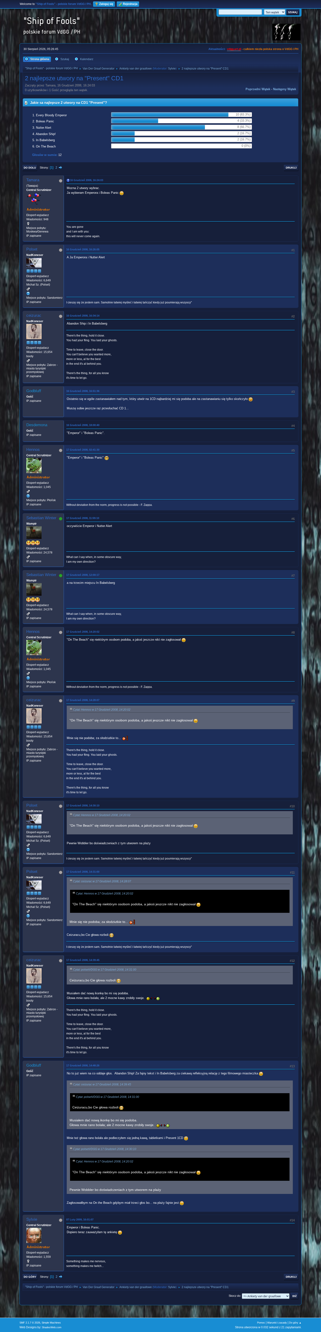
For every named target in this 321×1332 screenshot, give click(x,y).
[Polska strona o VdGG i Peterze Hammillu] (28, 495)
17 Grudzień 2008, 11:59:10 (82, 518)
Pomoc (261, 1322)
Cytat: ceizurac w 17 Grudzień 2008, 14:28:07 (102, 881)
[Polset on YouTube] (28, 293)
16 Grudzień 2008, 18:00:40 (82, 425)
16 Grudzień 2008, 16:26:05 (82, 249)
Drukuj (291, 167)
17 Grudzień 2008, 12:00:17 (82, 574)
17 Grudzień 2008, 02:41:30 (82, 449)
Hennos (33, 449)
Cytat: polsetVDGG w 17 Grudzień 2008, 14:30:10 (104, 1149)
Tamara (32, 180)
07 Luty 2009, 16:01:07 (80, 1219)
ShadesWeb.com (51, 1327)
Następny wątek (284, 89)
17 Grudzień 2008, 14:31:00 (82, 871)
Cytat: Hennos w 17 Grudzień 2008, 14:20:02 (101, 709)
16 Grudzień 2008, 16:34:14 (82, 315)
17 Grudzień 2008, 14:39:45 (82, 960)
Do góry (30, 1276)
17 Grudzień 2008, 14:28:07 (82, 700)
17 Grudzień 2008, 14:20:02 (82, 631)
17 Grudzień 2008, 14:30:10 (82, 805)
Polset (31, 249)
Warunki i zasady (277, 1322)
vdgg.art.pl (234, 49)
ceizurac (33, 315)
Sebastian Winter (41, 518)
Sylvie (172, 68)
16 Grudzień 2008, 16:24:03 (86, 180)
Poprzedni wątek (258, 89)
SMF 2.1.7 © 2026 (30, 1322)
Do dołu (30, 167)
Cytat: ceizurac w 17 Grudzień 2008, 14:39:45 (102, 1084)
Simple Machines (51, 1322)
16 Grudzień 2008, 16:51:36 (82, 391)
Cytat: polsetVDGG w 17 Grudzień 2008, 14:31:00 (104, 969)
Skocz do (234, 1295)
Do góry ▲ (295, 1322)
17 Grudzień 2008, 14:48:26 (82, 1065)
